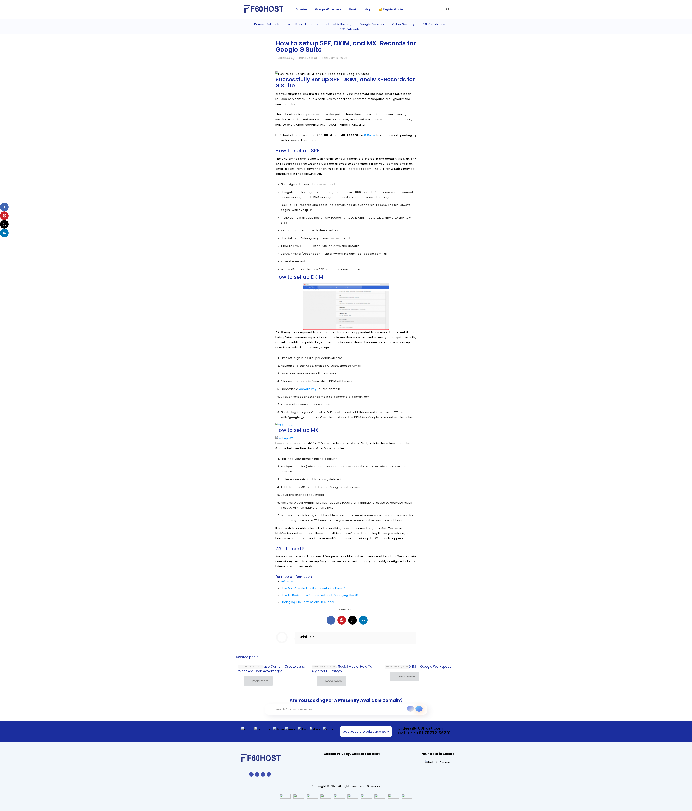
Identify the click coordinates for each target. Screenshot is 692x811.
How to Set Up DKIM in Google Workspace (418, 666)
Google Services (372, 24)
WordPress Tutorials (303, 24)
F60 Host (288, 581)
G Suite (369, 135)
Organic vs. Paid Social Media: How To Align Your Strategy (342, 668)
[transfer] (410, 709)
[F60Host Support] (264, 9)
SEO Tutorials (350, 29)
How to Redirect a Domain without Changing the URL (320, 595)
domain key (307, 389)
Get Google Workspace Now (366, 731)
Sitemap (373, 786)
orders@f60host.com (420, 728)
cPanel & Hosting (339, 24)
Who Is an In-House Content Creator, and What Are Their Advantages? (271, 668)
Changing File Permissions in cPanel (307, 602)
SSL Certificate (434, 24)
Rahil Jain (306, 58)
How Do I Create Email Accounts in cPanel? (313, 588)
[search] (419, 709)
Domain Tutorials (267, 24)
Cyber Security (403, 24)
